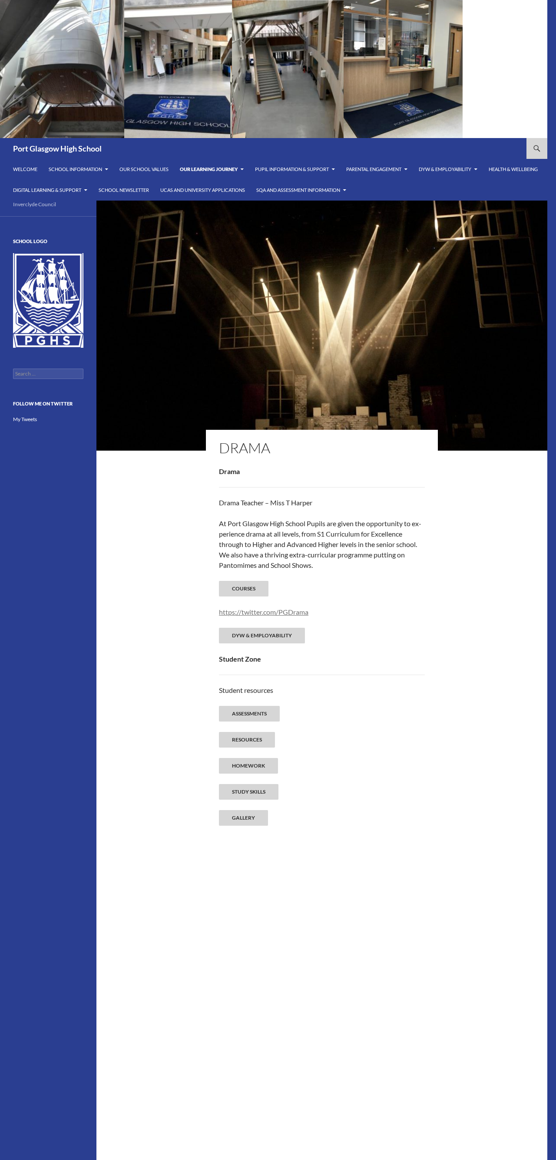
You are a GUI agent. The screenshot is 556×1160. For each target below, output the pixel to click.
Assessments (249, 713)
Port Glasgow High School (57, 148)
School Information (75, 169)
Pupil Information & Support (292, 169)
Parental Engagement (373, 169)
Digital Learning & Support (47, 190)
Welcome (25, 169)
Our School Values (144, 169)
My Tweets (25, 419)
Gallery (243, 817)
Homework (248, 765)
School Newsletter (124, 190)
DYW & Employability (445, 169)
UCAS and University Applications (202, 190)
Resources (247, 739)
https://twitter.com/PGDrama (263, 612)
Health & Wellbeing (513, 169)
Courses (243, 588)
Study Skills (248, 791)
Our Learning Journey (209, 169)
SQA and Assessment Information (298, 190)
